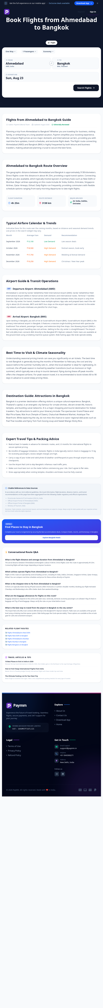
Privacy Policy (14, 750)
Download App (63, 719)
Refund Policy (14, 755)
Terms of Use (14, 746)
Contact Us (61, 715)
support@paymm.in (68, 748)
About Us (60, 710)
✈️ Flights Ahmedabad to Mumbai (17, 639)
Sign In (93, 12)
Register (81, 12)
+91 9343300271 (67, 755)
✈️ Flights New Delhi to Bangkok (16, 636)
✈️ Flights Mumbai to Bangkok (15, 642)
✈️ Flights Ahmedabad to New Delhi (17, 633)
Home (59, 724)
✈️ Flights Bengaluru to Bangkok (16, 645)
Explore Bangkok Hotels (51, 538)
